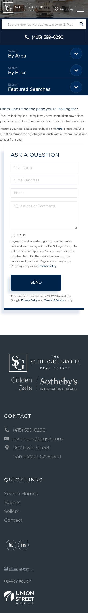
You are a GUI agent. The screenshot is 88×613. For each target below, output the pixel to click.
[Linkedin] (23, 545)
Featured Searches (29, 89)
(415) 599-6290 (47, 37)
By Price (17, 72)
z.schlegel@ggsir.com (37, 439)
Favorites (65, 9)
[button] (81, 24)
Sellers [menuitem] (11, 511)
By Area (17, 56)
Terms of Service (54, 300)
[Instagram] (11, 545)
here (59, 129)
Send (36, 282)
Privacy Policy (47, 266)
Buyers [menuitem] (12, 502)
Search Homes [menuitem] (21, 493)
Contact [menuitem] (13, 520)
